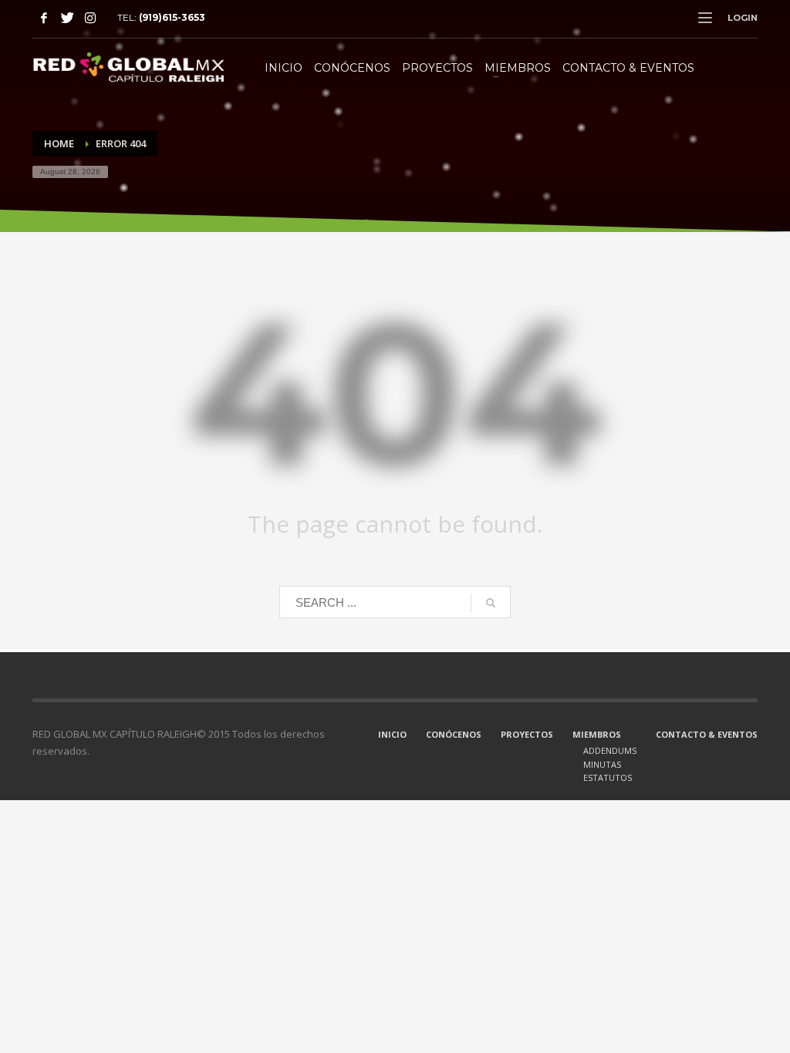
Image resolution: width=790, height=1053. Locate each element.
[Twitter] (67, 17)
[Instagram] (90, 17)
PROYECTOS (527, 734)
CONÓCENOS (453, 734)
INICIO (392, 734)
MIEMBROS (596, 734)
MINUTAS (602, 764)
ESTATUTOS (607, 777)
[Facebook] (44, 17)
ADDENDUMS (609, 750)
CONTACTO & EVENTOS (707, 734)
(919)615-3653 (172, 17)
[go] (491, 603)
